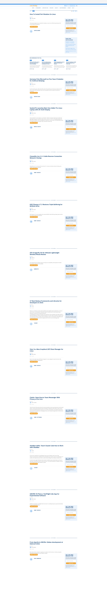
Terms (75, 31)
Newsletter (73, 5)
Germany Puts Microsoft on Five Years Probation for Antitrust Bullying (34, 63)
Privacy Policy (68, 32)
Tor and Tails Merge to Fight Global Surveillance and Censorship (71, 63)
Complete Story (33, 26)
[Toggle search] (76, 5)
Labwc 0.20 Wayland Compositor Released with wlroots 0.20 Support (71, 45)
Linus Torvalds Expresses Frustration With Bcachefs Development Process (46, 63)
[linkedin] (66, 5)
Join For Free (71, 28)
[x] (68, 5)
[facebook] (65, 5)
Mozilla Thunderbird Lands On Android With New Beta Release (59, 63)
